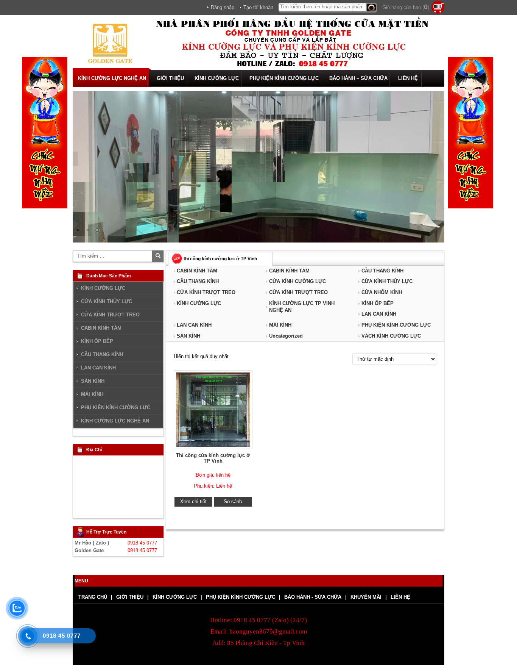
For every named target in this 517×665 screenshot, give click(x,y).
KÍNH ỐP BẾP (377, 303)
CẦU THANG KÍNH (382, 271)
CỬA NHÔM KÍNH (381, 292)
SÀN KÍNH (188, 336)
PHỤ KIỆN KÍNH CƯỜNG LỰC (284, 78)
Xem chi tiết (193, 501)
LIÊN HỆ (408, 78)
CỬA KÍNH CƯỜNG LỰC (297, 281)
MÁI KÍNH (280, 325)
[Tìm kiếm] (371, 8)
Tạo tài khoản (258, 7)
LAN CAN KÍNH (378, 314)
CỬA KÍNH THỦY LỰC (387, 281)
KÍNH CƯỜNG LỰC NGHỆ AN (112, 78)
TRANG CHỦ (92, 597)
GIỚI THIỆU (170, 78)
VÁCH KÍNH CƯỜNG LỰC (391, 336)
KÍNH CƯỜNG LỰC (217, 78)
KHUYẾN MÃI (366, 597)
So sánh (233, 501)
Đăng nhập (222, 7)
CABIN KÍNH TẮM (197, 271)
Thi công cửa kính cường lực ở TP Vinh (213, 458)
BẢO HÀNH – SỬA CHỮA (358, 78)
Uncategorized (286, 336)
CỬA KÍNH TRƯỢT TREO (206, 292)
